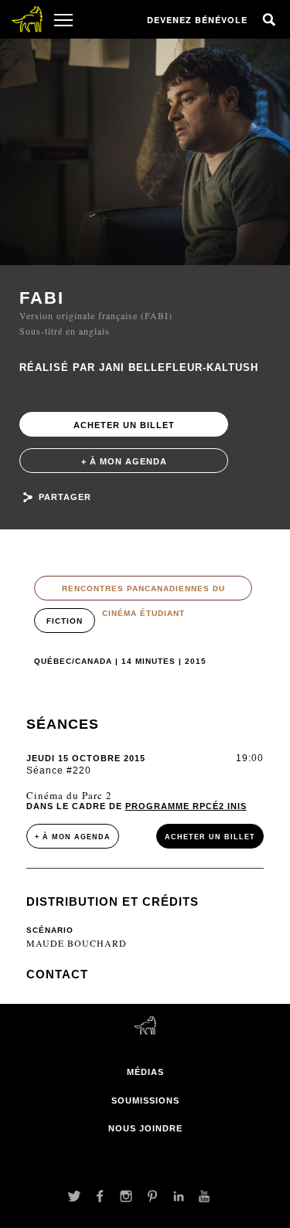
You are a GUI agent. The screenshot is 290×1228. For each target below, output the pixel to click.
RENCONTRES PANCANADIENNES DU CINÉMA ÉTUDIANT (143, 592)
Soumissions (145, 1100)
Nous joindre (145, 1128)
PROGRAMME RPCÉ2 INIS (186, 806)
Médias (145, 1072)
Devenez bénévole (197, 20)
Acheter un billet (124, 425)
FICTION (64, 621)
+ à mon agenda (124, 461)
